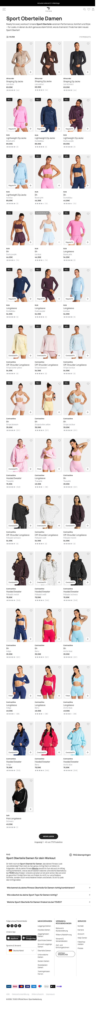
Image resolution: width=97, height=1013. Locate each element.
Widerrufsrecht (38, 994)
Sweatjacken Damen (42, 966)
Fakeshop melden (80, 943)
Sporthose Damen (44, 940)
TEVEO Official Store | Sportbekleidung (27, 999)
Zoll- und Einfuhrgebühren (61, 946)
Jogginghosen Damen (42, 935)
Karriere (79, 930)
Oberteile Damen (43, 950)
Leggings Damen (43, 926)
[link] (91, 9)
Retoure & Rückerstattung (61, 929)
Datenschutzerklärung (20, 994)
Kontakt (79, 926)
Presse (79, 948)
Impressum (50, 994)
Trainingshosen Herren (43, 972)
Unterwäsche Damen (42, 955)
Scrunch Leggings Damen (44, 945)
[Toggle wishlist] (30, 44)
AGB (7, 994)
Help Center (81, 938)
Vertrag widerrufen (62, 954)
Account (79, 934)
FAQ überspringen (80, 843)
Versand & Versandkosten (60, 939)
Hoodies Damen (43, 930)
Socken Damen (42, 961)
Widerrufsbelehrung (62, 934)
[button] (4, 9)
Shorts (35, 857)
